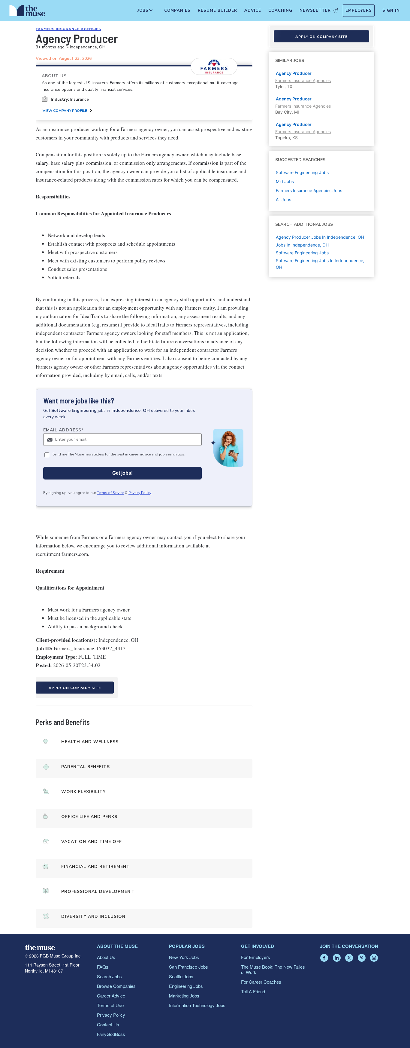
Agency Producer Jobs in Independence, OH (320, 237)
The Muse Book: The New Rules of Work (273, 969)
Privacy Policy (139, 492)
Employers (358, 10)
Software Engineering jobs (302, 172)
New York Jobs (184, 957)
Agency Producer (294, 73)
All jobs (283, 199)
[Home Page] (27, 12)
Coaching (280, 10)
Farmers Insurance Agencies (68, 28)
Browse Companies (116, 986)
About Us (106, 957)
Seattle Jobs (181, 976)
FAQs (102, 967)
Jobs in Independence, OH (302, 244)
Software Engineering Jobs (302, 252)
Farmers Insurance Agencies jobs (309, 190)
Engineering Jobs (186, 986)
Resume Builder (217, 10)
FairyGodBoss (111, 1034)
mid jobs (285, 181)
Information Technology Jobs (197, 1005)
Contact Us (108, 1024)
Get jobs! (122, 473)
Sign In (391, 10)
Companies (177, 10)
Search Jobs (109, 976)
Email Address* (63, 430)
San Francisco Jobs (188, 967)
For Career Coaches (261, 982)
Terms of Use (110, 1005)
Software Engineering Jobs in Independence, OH (320, 264)
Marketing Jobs (184, 995)
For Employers (255, 957)
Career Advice (111, 995)
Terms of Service (110, 492)
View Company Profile (65, 110)
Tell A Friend (253, 991)
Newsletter (315, 10)
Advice (252, 10)
